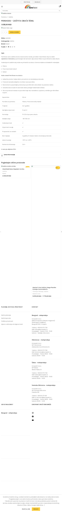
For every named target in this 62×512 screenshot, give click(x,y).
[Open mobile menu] (2, 6)
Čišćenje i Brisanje (38, 291)
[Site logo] (31, 6)
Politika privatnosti (7, 321)
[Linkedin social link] (11, 47)
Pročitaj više (26, 509)
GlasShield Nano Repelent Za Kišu (13, 169)
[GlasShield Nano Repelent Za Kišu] (16, 166)
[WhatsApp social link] (12, 47)
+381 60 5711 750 (42, 328)
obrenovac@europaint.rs (43, 352)
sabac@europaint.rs (41, 375)
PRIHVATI (35, 509)
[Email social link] (9, 47)
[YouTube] (33, 421)
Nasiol (7, 44)
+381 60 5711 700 (42, 373)
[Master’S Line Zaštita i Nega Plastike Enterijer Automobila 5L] (46, 225)
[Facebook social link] (7, 47)
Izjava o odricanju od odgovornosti (12, 324)
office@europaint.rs (41, 329)
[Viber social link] (14, 47)
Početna (4, 17)
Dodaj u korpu (14, 32)
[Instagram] (33, 413)
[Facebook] (33, 417)
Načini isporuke (6, 318)
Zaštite (11, 17)
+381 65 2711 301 (42, 396)
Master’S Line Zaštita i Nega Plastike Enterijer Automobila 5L (44, 288)
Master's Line (36, 294)
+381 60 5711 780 (42, 350)
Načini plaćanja (6, 315)
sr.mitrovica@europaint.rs (43, 397)
